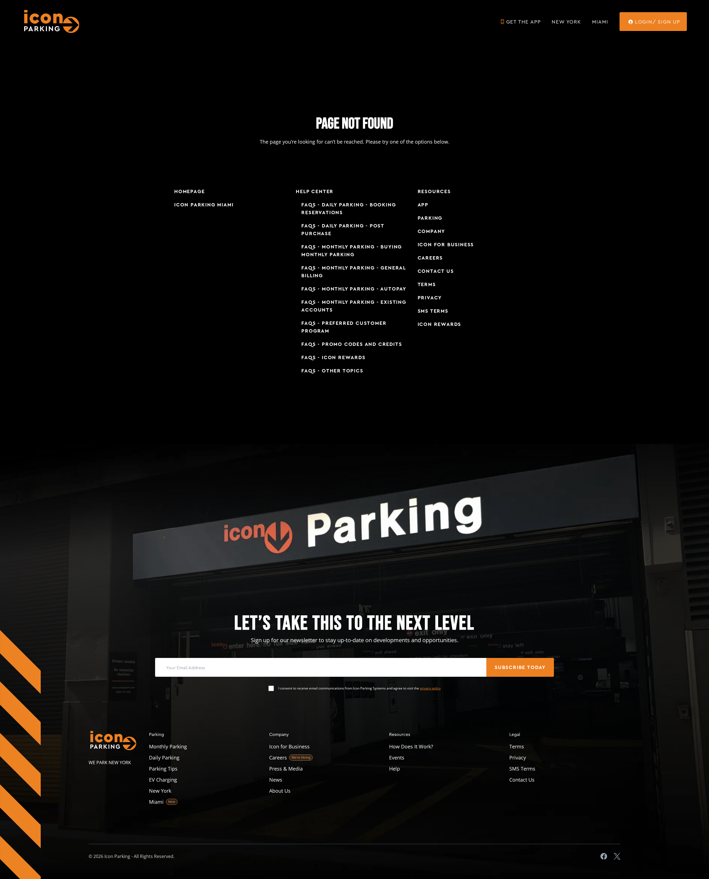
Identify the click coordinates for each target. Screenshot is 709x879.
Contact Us (436, 271)
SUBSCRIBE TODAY (520, 667)
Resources (434, 191)
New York (566, 21)
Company (431, 231)
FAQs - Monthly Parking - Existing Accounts (353, 306)
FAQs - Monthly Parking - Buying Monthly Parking (351, 250)
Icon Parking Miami (203, 204)
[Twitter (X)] (617, 856)
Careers (430, 257)
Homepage (189, 191)
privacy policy (430, 688)
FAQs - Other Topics (332, 370)
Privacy (430, 297)
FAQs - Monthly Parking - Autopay (353, 288)
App (423, 204)
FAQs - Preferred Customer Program (343, 327)
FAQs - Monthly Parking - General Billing (353, 271)
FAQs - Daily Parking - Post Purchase (342, 229)
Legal (514, 734)
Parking (430, 218)
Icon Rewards (439, 324)
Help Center (314, 191)
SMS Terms (433, 310)
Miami (600, 21)
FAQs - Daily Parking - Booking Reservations (348, 208)
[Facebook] (603, 856)
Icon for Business (446, 244)
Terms (427, 284)
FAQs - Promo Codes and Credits (351, 344)
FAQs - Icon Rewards (333, 357)
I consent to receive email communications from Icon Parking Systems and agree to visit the (359, 688)
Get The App (523, 21)
